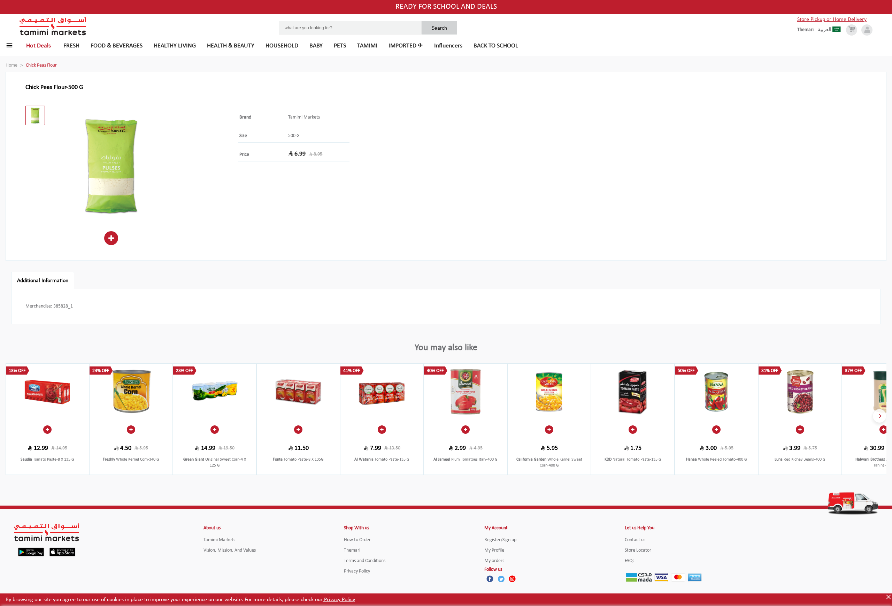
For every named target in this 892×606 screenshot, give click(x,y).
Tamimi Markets (304, 117)
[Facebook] (489, 578)
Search (439, 28)
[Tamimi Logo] (53, 26)
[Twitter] (501, 578)
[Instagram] (512, 578)
